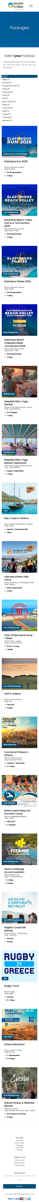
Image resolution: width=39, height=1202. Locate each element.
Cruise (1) (6, 89)
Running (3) (6, 82)
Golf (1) (5, 98)
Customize (19, 1148)
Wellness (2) (7, 120)
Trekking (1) (7, 117)
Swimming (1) (7, 92)
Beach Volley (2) (9, 101)
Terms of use (19, 1160)
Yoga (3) (5, 111)
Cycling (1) (6, 114)
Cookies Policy (19, 1165)
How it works (19, 1143)
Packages (19, 1145)
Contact (19, 1150)
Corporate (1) (7, 108)
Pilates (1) (6, 104)
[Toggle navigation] (31, 6)
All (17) (5, 76)
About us (19, 1141)
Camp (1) (6, 95)
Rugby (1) (6, 79)
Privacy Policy (20, 1163)
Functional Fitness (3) (11, 86)
